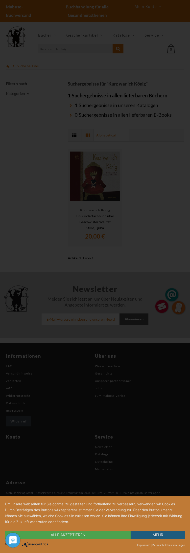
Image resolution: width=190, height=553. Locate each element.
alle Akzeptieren (68, 534)
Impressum (143, 545)
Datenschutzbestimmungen (168, 545)
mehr (158, 534)
